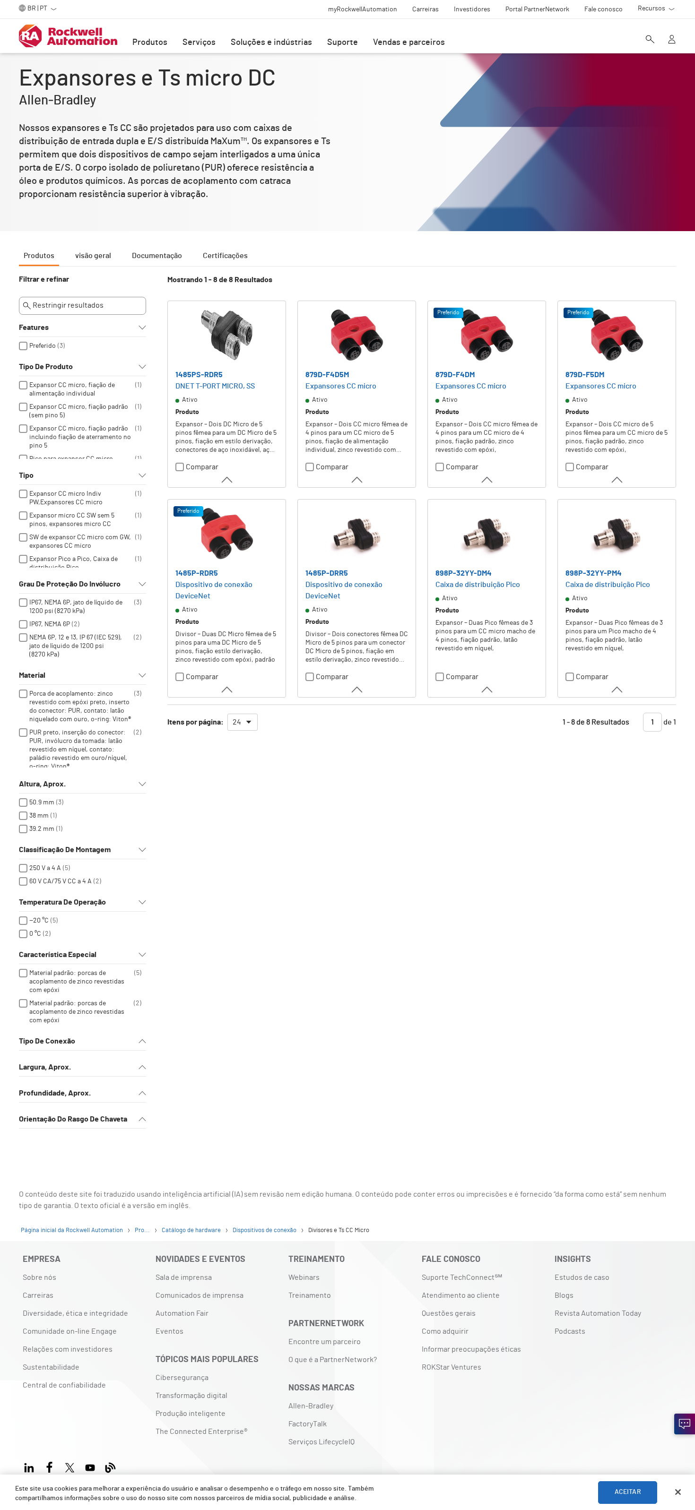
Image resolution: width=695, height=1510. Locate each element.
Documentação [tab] (157, 255)
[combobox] (242, 722)
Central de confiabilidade (64, 1385)
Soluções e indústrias (271, 42)
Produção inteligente (191, 1413)
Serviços (199, 42)
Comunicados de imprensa (199, 1295)
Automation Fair (182, 1313)
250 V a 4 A (45, 868)
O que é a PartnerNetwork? (332, 1359)
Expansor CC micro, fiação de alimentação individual (72, 389)
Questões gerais (449, 1313)
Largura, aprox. (45, 1067)
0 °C (35, 934)
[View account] (672, 40)
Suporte (342, 42)
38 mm (39, 815)
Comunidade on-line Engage (70, 1331)
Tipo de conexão (47, 1041)
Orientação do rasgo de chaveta (73, 1119)
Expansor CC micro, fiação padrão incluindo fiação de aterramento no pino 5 (80, 437)
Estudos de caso (582, 1277)
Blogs (564, 1295)
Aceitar (628, 1492)
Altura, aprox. (42, 784)
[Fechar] (678, 1492)
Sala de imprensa (184, 1277)
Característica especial (57, 954)
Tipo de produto (46, 367)
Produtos (149, 42)
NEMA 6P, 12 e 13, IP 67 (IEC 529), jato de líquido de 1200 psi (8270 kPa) (75, 646)
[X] (70, 1466)
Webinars (304, 1277)
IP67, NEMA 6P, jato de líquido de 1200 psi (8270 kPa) (75, 606)
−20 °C (39, 920)
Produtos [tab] (39, 255)
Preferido (42, 346)
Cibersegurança (182, 1377)
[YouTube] (90, 1466)
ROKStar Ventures (451, 1367)
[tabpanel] (347, 706)
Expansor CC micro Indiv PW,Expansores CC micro (66, 498)
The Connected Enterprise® (201, 1431)
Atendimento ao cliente (461, 1295)
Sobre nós (39, 1277)
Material (32, 675)
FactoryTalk (307, 1424)
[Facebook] (49, 1466)
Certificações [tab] (225, 255)
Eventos (169, 1331)
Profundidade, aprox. (55, 1093)
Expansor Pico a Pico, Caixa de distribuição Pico (73, 563)
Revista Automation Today (598, 1313)
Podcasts (570, 1331)
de (669, 722)
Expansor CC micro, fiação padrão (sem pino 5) (78, 411)
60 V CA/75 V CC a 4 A (60, 881)
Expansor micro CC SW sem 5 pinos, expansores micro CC (71, 519)
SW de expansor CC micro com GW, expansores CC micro (80, 541)
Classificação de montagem (65, 850)
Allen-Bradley (310, 1406)
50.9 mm (41, 802)
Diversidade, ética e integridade (75, 1313)
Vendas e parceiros (409, 42)
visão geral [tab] (93, 255)
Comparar (202, 467)
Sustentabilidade (51, 1367)
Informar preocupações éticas (471, 1349)
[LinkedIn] (31, 1466)
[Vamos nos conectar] (684, 1424)
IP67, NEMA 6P (49, 624)
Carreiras (38, 1295)
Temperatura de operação (62, 902)
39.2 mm (41, 829)
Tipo (26, 475)
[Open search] (650, 40)
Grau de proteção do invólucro (70, 584)
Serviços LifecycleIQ (321, 1442)
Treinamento (309, 1295)
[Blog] (110, 1466)
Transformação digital (191, 1395)
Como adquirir (445, 1331)
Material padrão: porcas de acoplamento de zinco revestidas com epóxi (76, 981)
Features (34, 327)
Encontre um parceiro (324, 1342)
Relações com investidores (68, 1349)
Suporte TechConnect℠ (462, 1277)
